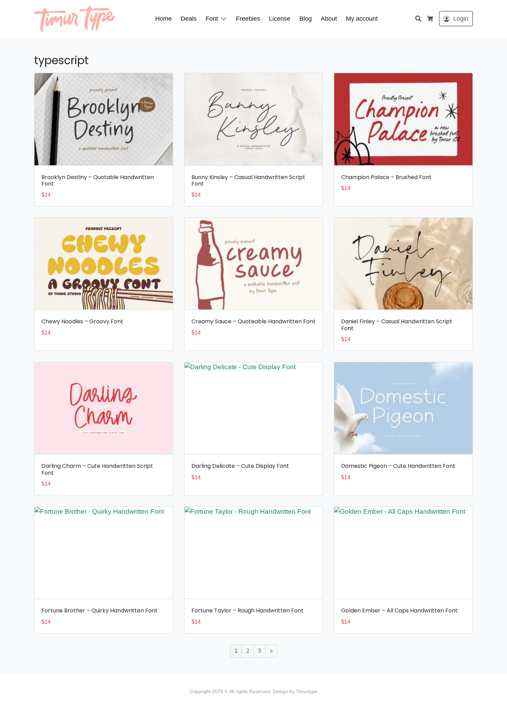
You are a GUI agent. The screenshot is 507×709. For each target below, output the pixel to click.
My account (362, 18)
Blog (305, 18)
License (279, 18)
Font (212, 18)
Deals (189, 18)
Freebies (248, 18)
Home (163, 18)
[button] (225, 18)
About (329, 18)
